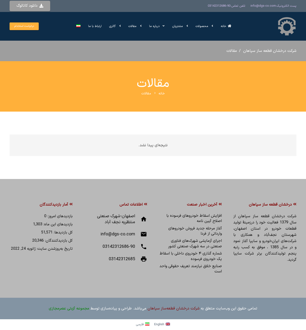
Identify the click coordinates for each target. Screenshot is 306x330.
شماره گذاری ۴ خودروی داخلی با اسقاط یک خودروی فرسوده (191, 256)
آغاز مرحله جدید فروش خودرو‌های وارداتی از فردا (195, 231)
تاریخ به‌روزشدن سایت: (54, 249)
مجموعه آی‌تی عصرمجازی (69, 308)
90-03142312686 (219, 6)
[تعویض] (77, 26)
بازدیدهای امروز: (59, 216)
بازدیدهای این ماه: (57, 224)
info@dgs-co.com (263, 6)
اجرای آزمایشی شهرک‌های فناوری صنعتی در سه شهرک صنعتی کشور (195, 243)
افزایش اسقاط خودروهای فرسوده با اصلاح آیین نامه (194, 218)
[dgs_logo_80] (286, 26)
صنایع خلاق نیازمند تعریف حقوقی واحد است (190, 268)
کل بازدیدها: (63, 232)
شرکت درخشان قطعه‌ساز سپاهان (174, 308)
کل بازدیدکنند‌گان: (58, 240)
